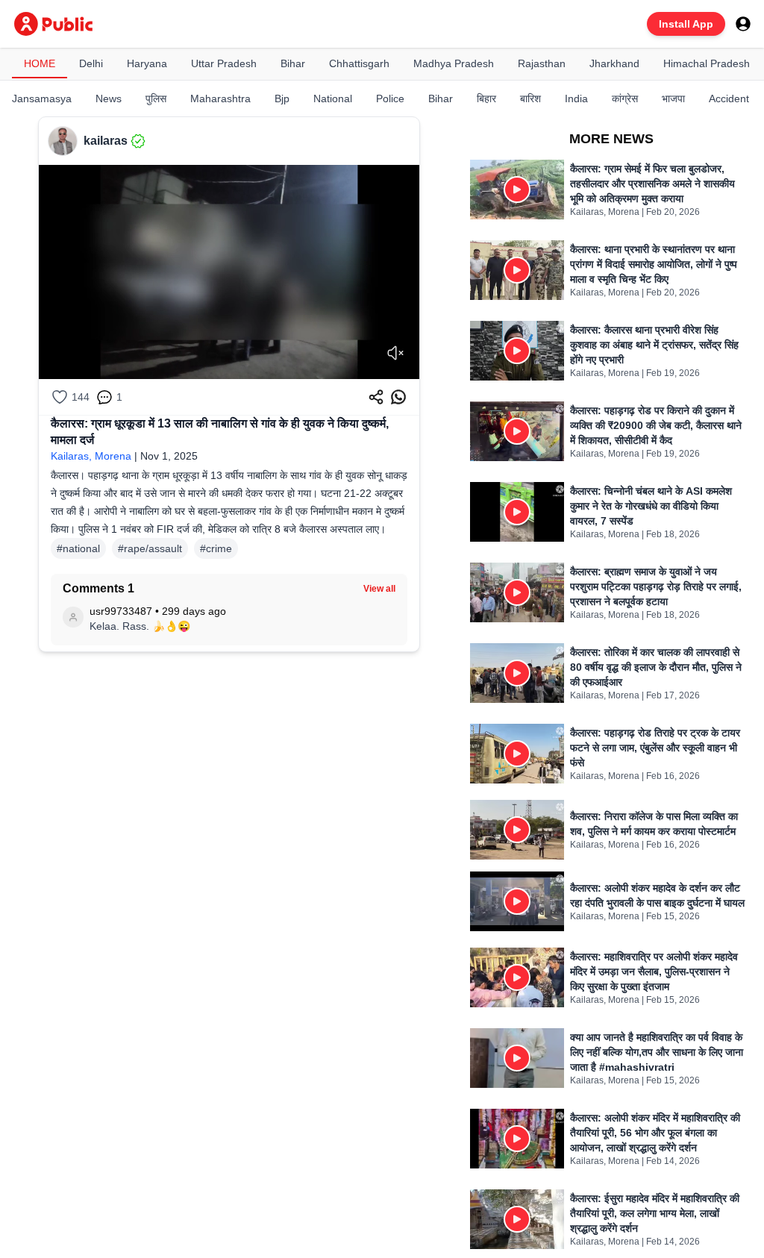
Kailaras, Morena (91, 456)
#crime (216, 548)
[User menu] (743, 24)
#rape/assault (150, 548)
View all (379, 588)
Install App (686, 24)
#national (78, 548)
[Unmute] (395, 353)
